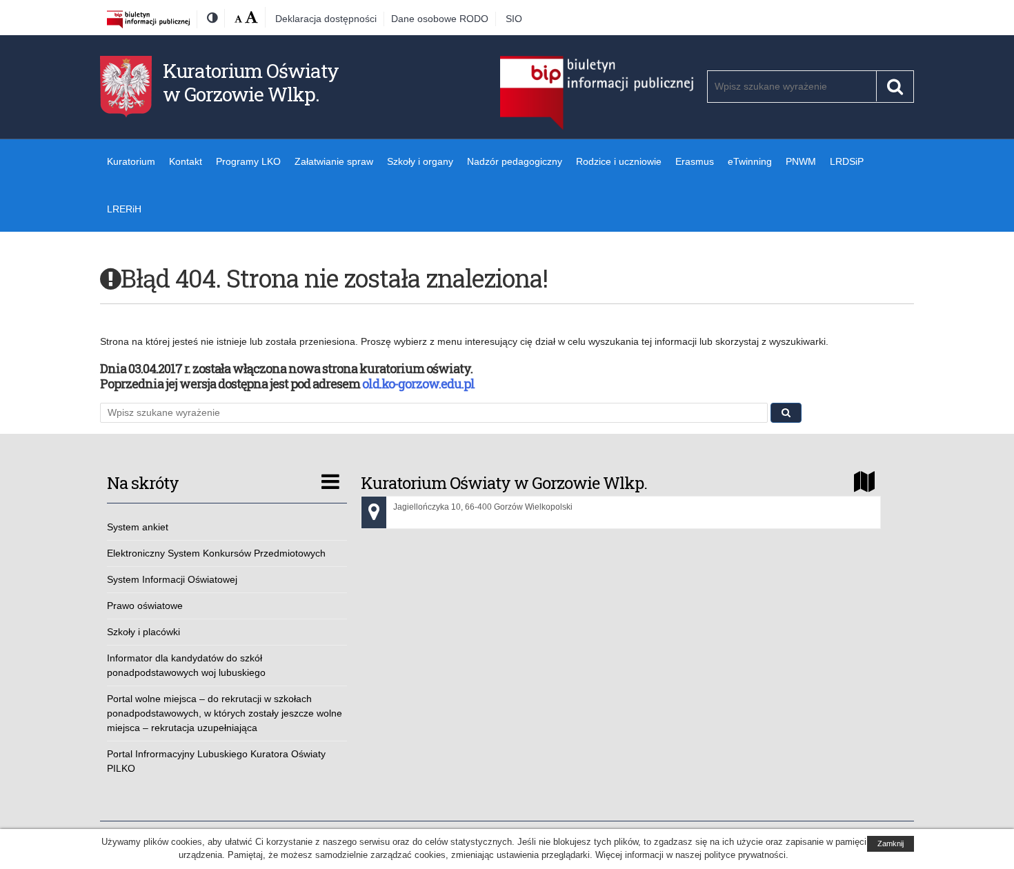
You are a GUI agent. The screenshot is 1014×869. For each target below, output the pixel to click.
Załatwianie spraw (334, 161)
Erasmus (694, 161)
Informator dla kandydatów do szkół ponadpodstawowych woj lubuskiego (186, 665)
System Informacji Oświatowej (172, 579)
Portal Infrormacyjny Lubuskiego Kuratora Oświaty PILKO (216, 761)
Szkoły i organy (420, 161)
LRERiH (124, 208)
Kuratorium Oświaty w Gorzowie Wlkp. (251, 82)
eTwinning (750, 161)
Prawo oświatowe (145, 605)
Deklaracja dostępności (326, 18)
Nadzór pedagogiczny (514, 161)
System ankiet (137, 526)
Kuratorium (131, 161)
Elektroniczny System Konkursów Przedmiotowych (216, 553)
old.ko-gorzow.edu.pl (418, 383)
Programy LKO (248, 161)
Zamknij (890, 843)
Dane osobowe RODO (439, 18)
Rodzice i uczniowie (619, 161)
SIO (514, 18)
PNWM (801, 161)
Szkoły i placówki (143, 631)
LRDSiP (847, 161)
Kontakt (185, 161)
